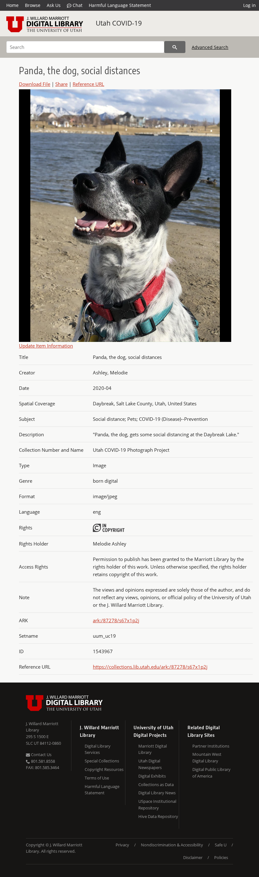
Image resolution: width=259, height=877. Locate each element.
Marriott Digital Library (152, 749)
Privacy (122, 845)
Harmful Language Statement (120, 5)
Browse (32, 5)
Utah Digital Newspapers (150, 764)
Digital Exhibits (152, 776)
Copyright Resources (104, 769)
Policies (221, 857)
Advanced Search (210, 47)
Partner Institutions (210, 746)
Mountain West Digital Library (206, 757)
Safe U (220, 845)
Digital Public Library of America (211, 773)
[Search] (174, 47)
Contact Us (40, 754)
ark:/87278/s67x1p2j (116, 620)
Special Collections (102, 761)
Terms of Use (97, 778)
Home (12, 5)
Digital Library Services (98, 749)
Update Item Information (46, 346)
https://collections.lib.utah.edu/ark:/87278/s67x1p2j (150, 667)
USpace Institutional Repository (157, 804)
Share (61, 84)
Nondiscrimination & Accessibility (172, 845)
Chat (76, 5)
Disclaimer (192, 857)
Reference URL (88, 84)
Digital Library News (157, 793)
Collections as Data (156, 784)
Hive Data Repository (158, 816)
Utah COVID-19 (119, 23)
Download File (34, 84)
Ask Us (54, 5)
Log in (249, 5)
